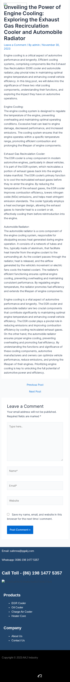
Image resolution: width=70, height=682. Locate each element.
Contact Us (18, 640)
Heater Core (18, 616)
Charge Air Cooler (21, 611)
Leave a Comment (15, 45)
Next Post (35, 391)
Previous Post (35, 385)
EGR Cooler (18, 603)
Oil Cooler (17, 607)
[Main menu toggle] (62, 14)
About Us (16, 636)
